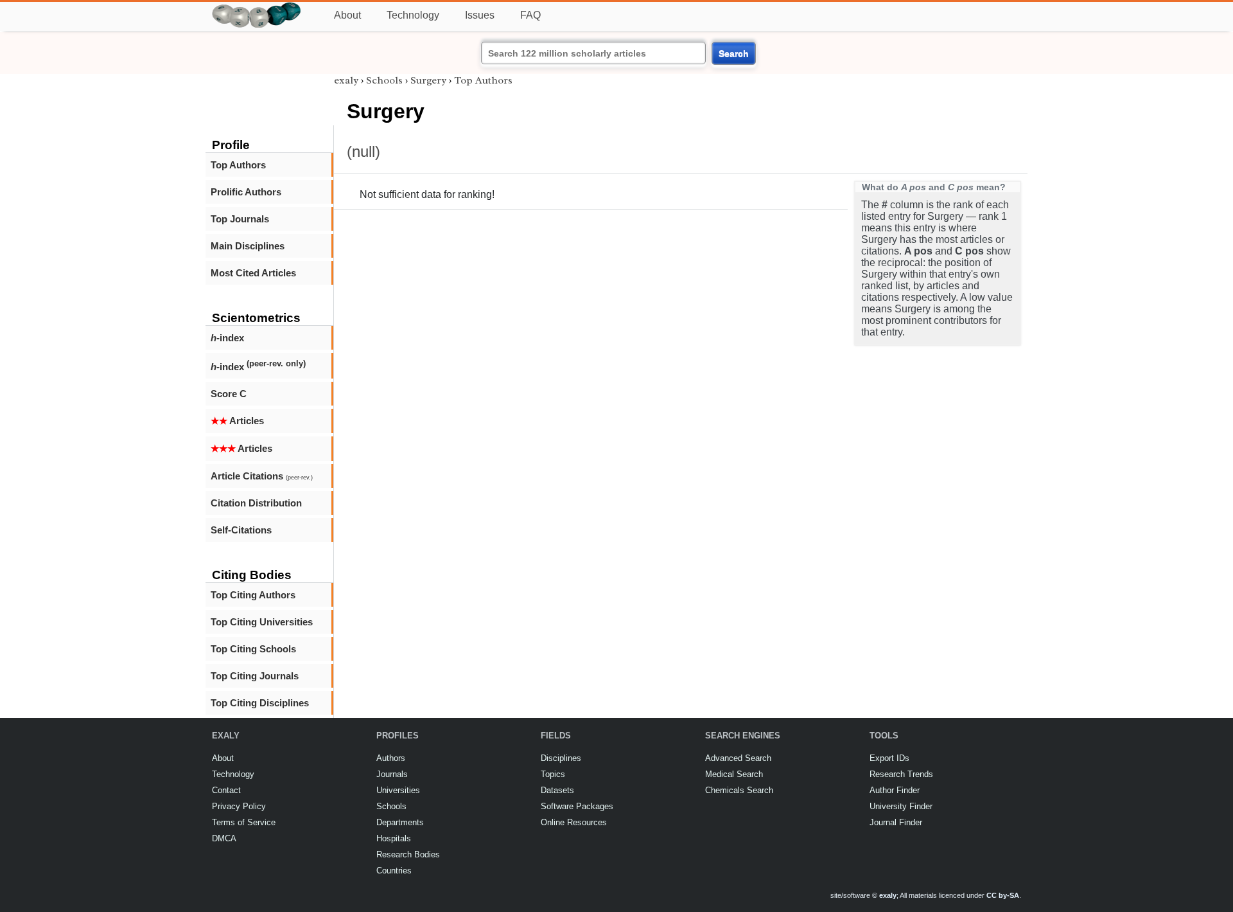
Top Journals (240, 218)
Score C (229, 393)
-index (227, 337)
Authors (390, 758)
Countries (394, 870)
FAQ (530, 15)
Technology (413, 15)
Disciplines (561, 758)
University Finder (901, 806)
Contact (226, 790)
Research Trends (901, 774)
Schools (384, 80)
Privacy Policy (239, 806)
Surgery (428, 80)
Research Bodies (408, 854)
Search (734, 53)
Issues (479, 15)
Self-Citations (241, 529)
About (347, 15)
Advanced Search (738, 758)
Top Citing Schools (253, 648)
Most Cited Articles (253, 272)
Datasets (557, 790)
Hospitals (393, 838)
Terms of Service (243, 822)
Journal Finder (896, 822)
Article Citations (262, 475)
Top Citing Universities (262, 621)
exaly (346, 80)
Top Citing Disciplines (260, 702)
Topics (553, 774)
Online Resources (574, 822)
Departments (400, 822)
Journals (392, 774)
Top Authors (238, 164)
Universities (398, 790)
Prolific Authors (246, 191)
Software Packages (577, 806)
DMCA (224, 838)
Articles (237, 420)
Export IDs (889, 758)
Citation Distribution (256, 502)
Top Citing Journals (255, 675)
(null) (363, 151)
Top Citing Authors (253, 594)
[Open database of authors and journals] (257, 7)
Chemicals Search (739, 790)
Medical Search (734, 774)
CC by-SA (1002, 895)
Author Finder (895, 790)
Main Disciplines (247, 245)
